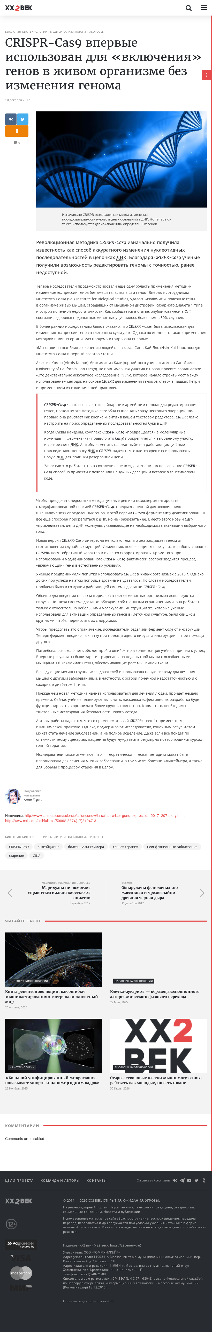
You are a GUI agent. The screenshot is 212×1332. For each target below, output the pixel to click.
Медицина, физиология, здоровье (77, 31)
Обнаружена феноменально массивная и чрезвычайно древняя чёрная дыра (150, 892)
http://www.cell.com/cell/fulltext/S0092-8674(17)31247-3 (50, 820)
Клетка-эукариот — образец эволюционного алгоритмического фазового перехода (155, 994)
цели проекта (20, 1180)
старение (16, 855)
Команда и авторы (61, 1180)
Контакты (97, 1180)
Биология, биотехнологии (26, 31)
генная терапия (125, 846)
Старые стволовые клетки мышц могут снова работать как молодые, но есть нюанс (156, 1080)
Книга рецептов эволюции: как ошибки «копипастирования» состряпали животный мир (51, 996)
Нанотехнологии (22, 1067)
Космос (127, 883)
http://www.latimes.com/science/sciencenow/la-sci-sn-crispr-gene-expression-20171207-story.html (104, 815)
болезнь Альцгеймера (86, 846)
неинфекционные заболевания (172, 846)
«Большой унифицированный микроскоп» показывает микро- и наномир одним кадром (52, 1080)
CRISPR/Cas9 (19, 846)
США (36, 855)
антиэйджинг (48, 846)
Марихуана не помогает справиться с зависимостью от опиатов (59, 892)
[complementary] (211, 674)
